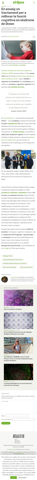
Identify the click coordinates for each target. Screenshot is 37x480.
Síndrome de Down (26, 267)
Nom (3, 416)
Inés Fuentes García (13, 36)
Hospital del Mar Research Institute (14, 263)
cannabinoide (12, 123)
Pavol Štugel (14, 65)
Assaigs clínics (7, 256)
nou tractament (8, 118)
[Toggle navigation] (3, 3)
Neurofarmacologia (9, 267)
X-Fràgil (6, 248)
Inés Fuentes (14, 277)
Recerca (3, 6)
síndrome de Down (17, 87)
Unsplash (23, 65)
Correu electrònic (6, 419)
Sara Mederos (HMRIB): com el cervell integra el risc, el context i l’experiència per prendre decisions (18, 358)
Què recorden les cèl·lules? (13, 309)
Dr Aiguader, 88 (11, 449)
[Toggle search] (34, 3)
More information (22, 477)
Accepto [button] (13, 477)
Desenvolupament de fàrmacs (13, 260)
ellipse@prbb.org (19, 453)
